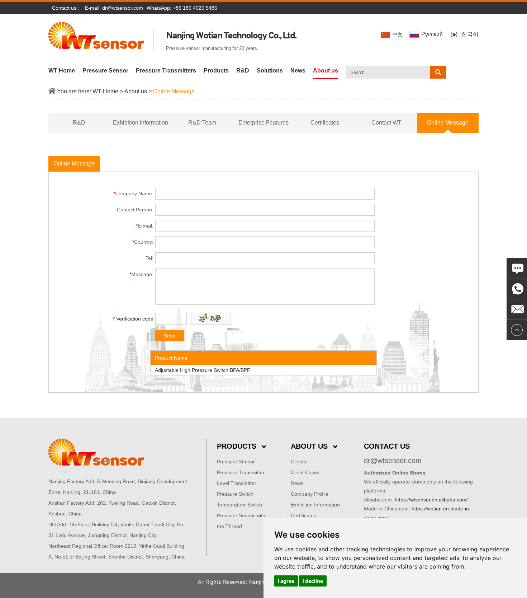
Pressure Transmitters (166, 70)
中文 (397, 34)
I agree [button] (286, 581)
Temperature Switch (239, 505)
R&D (242, 70)
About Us (309, 446)
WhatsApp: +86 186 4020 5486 (182, 8)
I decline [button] (313, 581)
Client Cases (305, 472)
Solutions (270, 70)
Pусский (432, 34)
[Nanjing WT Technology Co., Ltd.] (118, 452)
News (297, 70)
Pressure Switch (235, 494)
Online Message (174, 91)
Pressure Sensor (105, 70)
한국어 (469, 34)
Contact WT (386, 123)
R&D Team (202, 123)
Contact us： (66, 8)
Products (216, 70)
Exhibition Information (140, 123)
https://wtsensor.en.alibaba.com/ (431, 500)
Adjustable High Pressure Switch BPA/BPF (202, 370)
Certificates (324, 123)
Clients (298, 461)
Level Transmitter (236, 483)
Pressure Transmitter (241, 472)
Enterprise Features (263, 123)
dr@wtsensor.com (122, 8)
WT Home (61, 70)
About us (325, 70)
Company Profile (309, 494)
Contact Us (387, 446)
